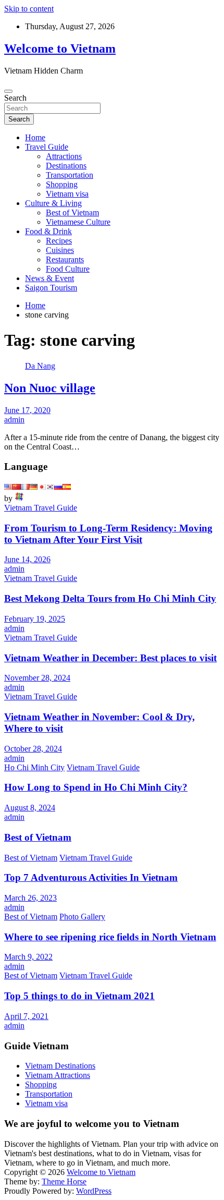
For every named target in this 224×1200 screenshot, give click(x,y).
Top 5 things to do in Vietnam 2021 (79, 995)
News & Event (49, 278)
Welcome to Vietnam (60, 48)
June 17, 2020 (27, 410)
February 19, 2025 (34, 618)
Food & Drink (48, 231)
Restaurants (65, 259)
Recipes (59, 240)
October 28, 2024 (33, 748)
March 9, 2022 (28, 956)
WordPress (93, 1190)
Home (35, 137)
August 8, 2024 (29, 807)
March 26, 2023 (30, 897)
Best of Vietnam (72, 212)
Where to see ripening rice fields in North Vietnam (110, 936)
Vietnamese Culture (78, 221)
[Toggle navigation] (8, 91)
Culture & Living (53, 203)
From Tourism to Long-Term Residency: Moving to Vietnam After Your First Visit (108, 534)
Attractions (64, 156)
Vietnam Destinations (60, 1065)
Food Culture (68, 268)
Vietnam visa (67, 193)
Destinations (66, 165)
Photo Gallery (82, 916)
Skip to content (29, 8)
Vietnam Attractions (57, 1075)
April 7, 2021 (26, 1016)
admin (14, 419)
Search (15, 97)
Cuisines (60, 250)
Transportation (69, 175)
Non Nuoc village (49, 388)
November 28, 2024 (37, 677)
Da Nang (40, 365)
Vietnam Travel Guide (40, 507)
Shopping (62, 184)
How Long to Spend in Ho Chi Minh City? (96, 787)
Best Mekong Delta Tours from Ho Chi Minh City (110, 598)
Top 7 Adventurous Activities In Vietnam (91, 877)
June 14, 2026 (27, 559)
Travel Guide (46, 146)
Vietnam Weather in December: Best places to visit (110, 657)
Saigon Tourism (51, 287)
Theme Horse (64, 1181)
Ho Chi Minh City (34, 767)
